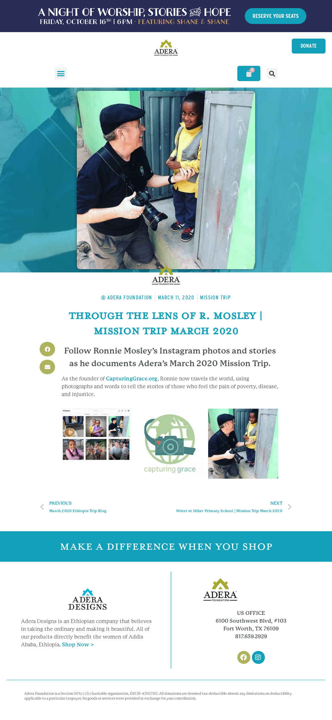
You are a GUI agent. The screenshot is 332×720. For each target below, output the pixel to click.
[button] (60, 73)
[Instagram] (258, 657)
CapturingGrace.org (132, 379)
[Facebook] (243, 657)
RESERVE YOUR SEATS (276, 16)
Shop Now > (78, 645)
